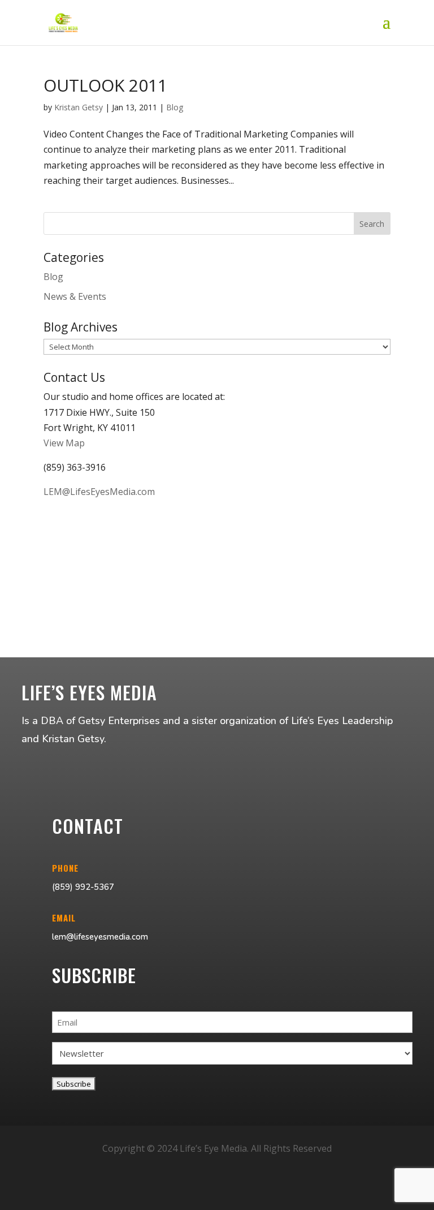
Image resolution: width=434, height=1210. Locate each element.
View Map (64, 443)
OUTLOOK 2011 (105, 85)
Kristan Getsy (78, 107)
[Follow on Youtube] (217, 1192)
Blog (174, 107)
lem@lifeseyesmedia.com (100, 936)
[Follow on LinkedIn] (244, 1192)
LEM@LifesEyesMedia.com (99, 491)
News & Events (75, 296)
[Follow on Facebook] (189, 1192)
